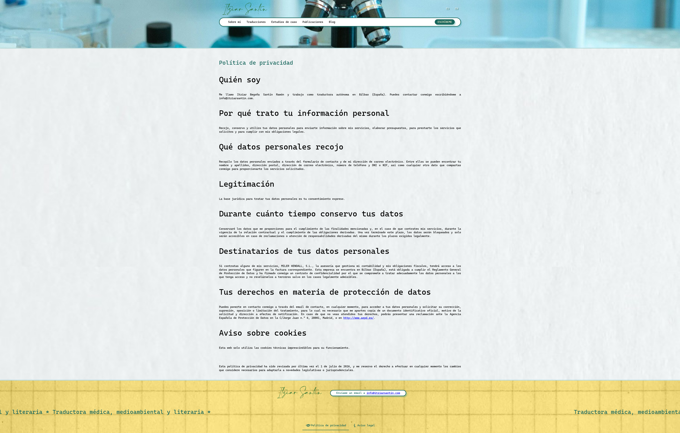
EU (447, 8)
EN (456, 8)
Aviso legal (366, 425)
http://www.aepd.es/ (358, 317)
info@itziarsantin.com (383, 393)
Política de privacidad (328, 425)
